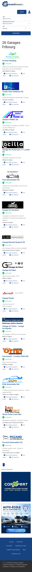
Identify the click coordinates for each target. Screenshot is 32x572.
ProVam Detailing (9, 61)
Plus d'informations (11, 73)
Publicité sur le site (20, 546)
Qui (4, 16)
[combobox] (16, 23)
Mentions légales (18, 563)
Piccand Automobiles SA (12, 442)
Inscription (9, 546)
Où (3, 26)
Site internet (15, 76)
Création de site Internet (13, 550)
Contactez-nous (16, 554)
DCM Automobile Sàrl (10, 384)
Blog (24, 550)
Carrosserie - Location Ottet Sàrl (15, 356)
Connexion (20, 542)
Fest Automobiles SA (10, 180)
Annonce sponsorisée (7, 469)
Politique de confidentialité (17, 566)
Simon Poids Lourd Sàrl (11, 414)
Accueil (11, 542)
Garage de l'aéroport (10, 210)
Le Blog (22, 12)
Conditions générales (9, 564)
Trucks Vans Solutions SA (12, 92)
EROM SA (10, 563)
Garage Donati (8, 298)
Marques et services (8, 21)
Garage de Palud (9, 270)
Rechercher (16, 33)
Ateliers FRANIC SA (10, 119)
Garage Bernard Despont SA (13, 242)
